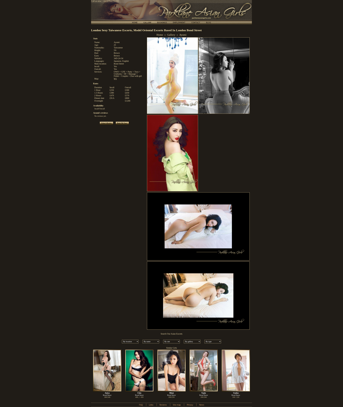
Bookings (162, 22)
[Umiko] (236, 370)
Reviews (163, 404)
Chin (139, 393)
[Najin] (204, 370)
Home (134, 22)
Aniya (107, 393)
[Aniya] (107, 370)
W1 (115, 79)
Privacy (190, 404)
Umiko (236, 393)
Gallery (147, 22)
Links (151, 404)
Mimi (171, 393)
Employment (179, 22)
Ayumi (183, 34)
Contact (195, 22)
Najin (203, 393)
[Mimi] (171, 370)
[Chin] (139, 370)
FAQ (141, 404)
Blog (208, 22)
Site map (177, 404)
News (201, 404)
